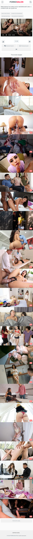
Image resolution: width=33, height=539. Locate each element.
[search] (30, 2)
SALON (16, 2)
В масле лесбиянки (16, 13)
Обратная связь (16, 532)
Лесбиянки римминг (17, 16)
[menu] (2, 2)
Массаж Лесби (6, 13)
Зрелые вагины (6, 16)
